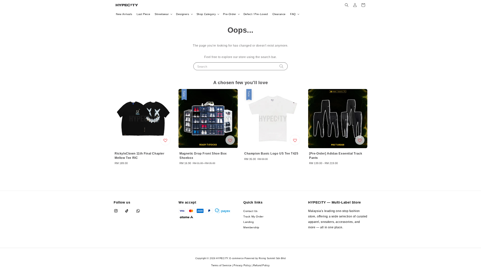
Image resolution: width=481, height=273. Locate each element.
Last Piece (143, 14)
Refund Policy (261, 265)
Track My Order (253, 216)
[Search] (281, 66)
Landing (248, 222)
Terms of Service (221, 265)
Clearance (279, 14)
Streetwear (162, 14)
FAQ (293, 14)
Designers (182, 14)
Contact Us (250, 211)
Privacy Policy (242, 265)
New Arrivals (124, 14)
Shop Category (206, 14)
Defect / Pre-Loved (256, 14)
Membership (251, 227)
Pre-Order (229, 14)
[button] (347, 5)
